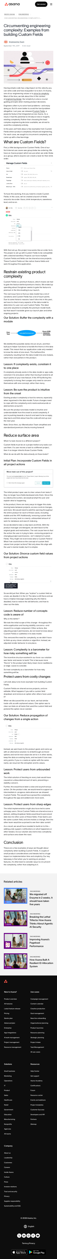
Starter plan (8, 1018)
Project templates (36, 1105)
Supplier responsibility (12, 1201)
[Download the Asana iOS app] (19, 1252)
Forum (32, 1090)
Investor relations (10, 1186)
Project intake (35, 1042)
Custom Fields (39, 111)
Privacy (6, 1196)
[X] (19, 1236)
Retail (6, 1105)
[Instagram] (28, 1236)
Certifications (35, 1085)
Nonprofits (8, 1124)
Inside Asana (9, 1172)
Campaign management (39, 999)
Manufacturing (9, 1119)
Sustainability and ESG (12, 1206)
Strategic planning (37, 1037)
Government (8, 1109)
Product (7, 1090)
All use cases (35, 1052)
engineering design (14, 99)
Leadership (8, 1158)
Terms (24, 1243)
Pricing (6, 1013)
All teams (7, 1134)
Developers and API (37, 1114)
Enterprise (8, 1028)
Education (8, 1114)
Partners (33, 1119)
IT (4, 1085)
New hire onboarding (38, 1018)
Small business (9, 1071)
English (31, 1226)
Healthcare (8, 1100)
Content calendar (36, 1004)
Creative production (37, 1008)
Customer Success (37, 1109)
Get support (34, 1076)
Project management (11, 1042)
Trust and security (10, 1191)
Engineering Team (16, 42)
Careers (7, 1167)
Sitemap (33, 1124)
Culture (7, 1177)
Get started (41, 4)
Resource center (36, 1095)
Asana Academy (36, 1081)
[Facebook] (33, 1236)
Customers (8, 1162)
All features (8, 1004)
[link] (10, 15)
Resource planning (37, 1032)
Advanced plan (9, 1023)
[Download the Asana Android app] (37, 1252)
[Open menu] (51, 4)
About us (7, 1153)
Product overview (10, 999)
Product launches (36, 1028)
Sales (6, 1095)
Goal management (37, 1013)
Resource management (12, 1047)
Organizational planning (39, 1023)
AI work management (11, 1037)
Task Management (37, 1047)
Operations (8, 1081)
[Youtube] (38, 1236)
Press (6, 1182)
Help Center (34, 1071)
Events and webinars (38, 1100)
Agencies (7, 1129)
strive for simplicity (41, 93)
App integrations (10, 1032)
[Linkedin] (24, 1236)
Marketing (8, 1076)
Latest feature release (12, 1008)
